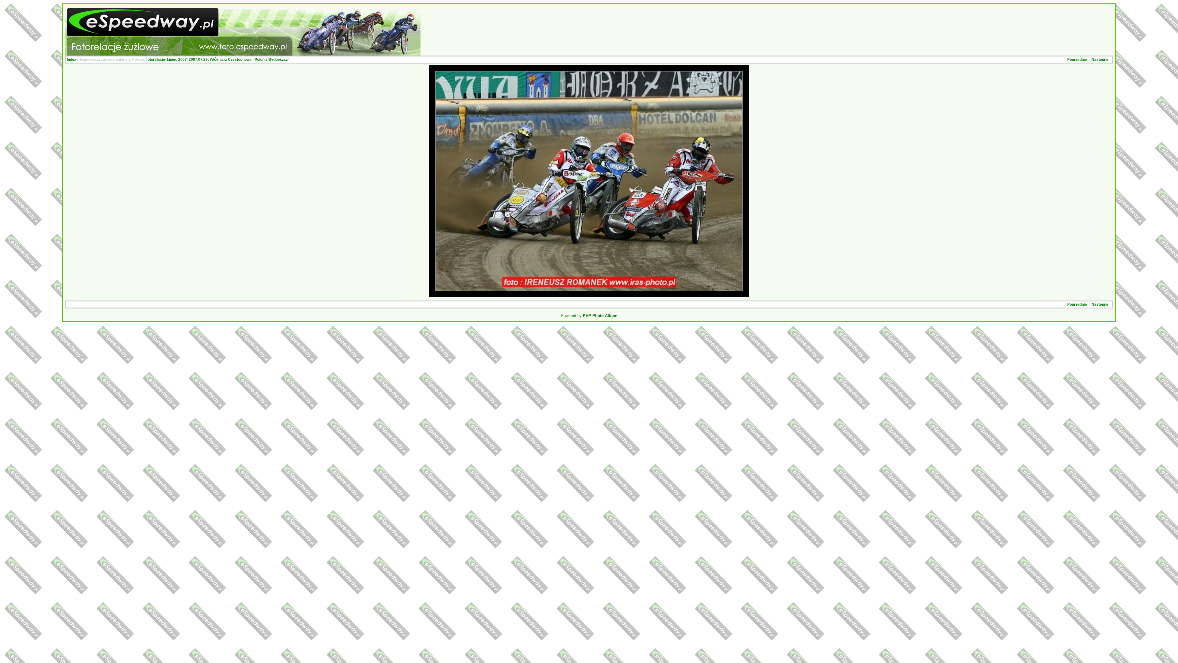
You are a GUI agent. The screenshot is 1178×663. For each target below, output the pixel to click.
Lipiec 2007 (177, 59)
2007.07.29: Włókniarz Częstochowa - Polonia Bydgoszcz (238, 59)
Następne (1099, 59)
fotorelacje (155, 59)
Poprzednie (1077, 59)
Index (71, 59)
